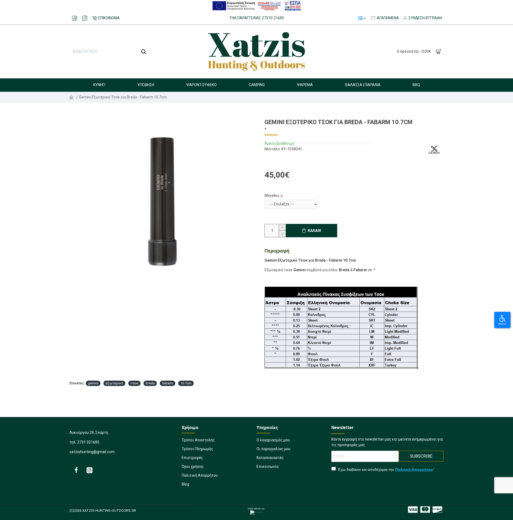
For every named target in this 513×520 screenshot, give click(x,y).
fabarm (167, 383)
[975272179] (76, 470)
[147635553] (437, 509)
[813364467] (425, 509)
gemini (93, 383)
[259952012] (85, 18)
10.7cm (186, 383)
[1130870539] (74, 18)
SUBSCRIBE (421, 456)
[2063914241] (89, 470)
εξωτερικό (114, 383)
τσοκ (134, 383)
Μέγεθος (272, 195)
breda (150, 383)
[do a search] (144, 51)
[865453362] (413, 509)
